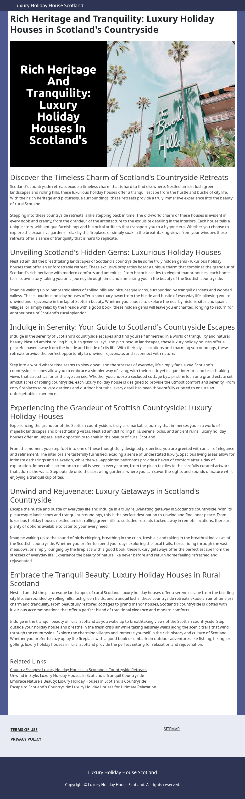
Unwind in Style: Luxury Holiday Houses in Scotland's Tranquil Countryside (77, 675)
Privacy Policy (26, 739)
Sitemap (172, 728)
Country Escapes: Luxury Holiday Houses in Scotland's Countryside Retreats (78, 669)
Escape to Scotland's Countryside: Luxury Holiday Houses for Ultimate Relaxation (83, 687)
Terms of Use (24, 729)
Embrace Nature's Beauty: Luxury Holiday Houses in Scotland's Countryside (78, 681)
